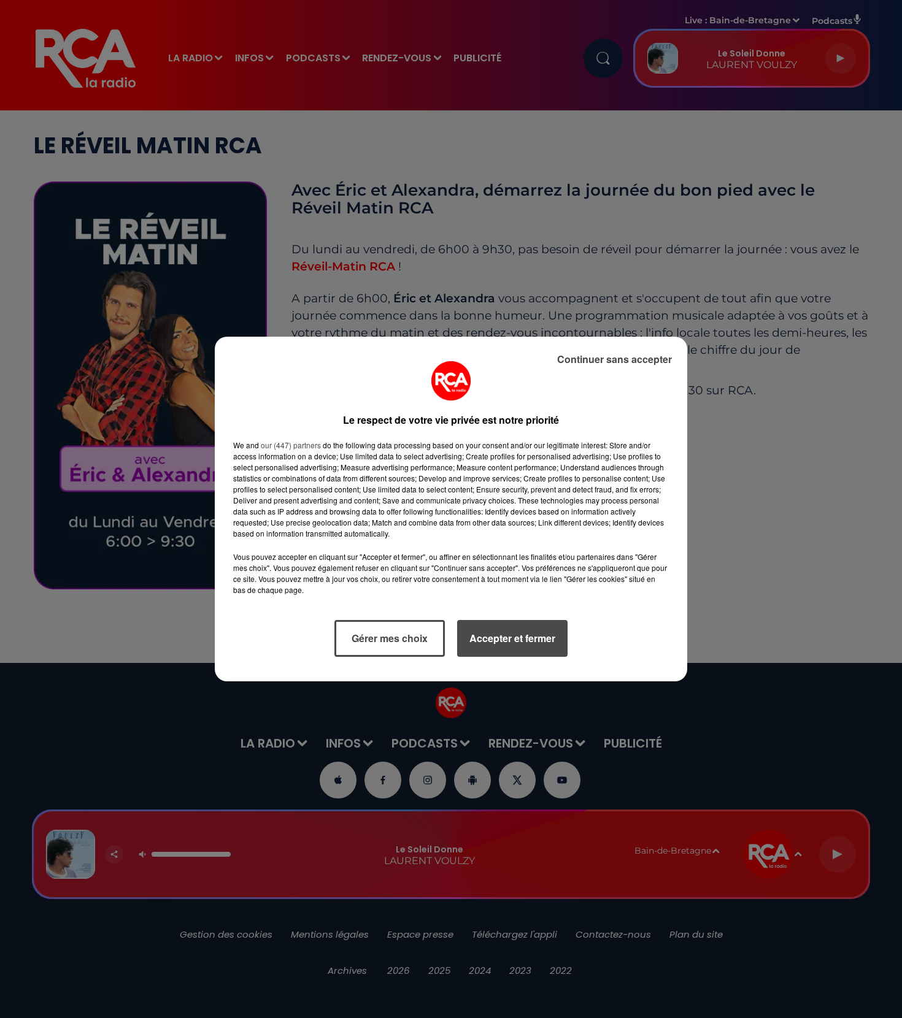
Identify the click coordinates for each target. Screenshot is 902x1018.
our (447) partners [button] (291, 445)
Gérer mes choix (390, 638)
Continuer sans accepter (614, 359)
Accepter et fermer (512, 638)
